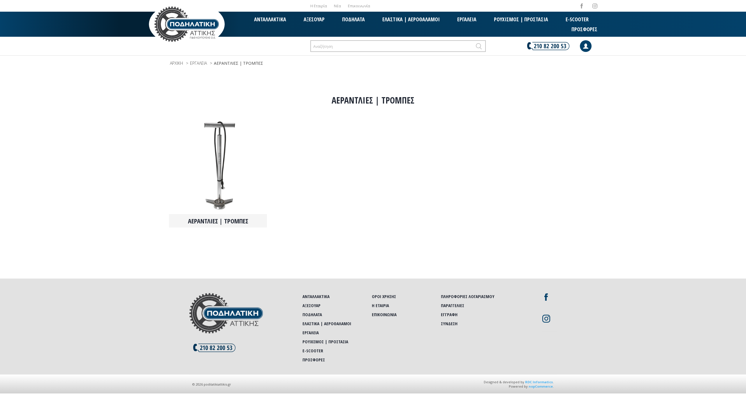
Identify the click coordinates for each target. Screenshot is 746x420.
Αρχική (176, 63)
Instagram (594, 6)
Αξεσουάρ (314, 19)
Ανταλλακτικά (270, 19)
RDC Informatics (539, 382)
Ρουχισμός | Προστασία (521, 19)
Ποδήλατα (353, 19)
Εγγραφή (449, 314)
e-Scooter (577, 19)
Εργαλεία (466, 19)
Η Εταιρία (318, 5)
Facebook (581, 6)
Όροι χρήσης (384, 296)
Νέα (337, 5)
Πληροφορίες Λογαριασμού (468, 296)
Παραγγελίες (452, 305)
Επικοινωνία (359, 5)
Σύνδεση (449, 323)
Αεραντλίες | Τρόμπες (218, 220)
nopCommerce (541, 386)
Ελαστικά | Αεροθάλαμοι (411, 19)
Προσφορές (584, 29)
